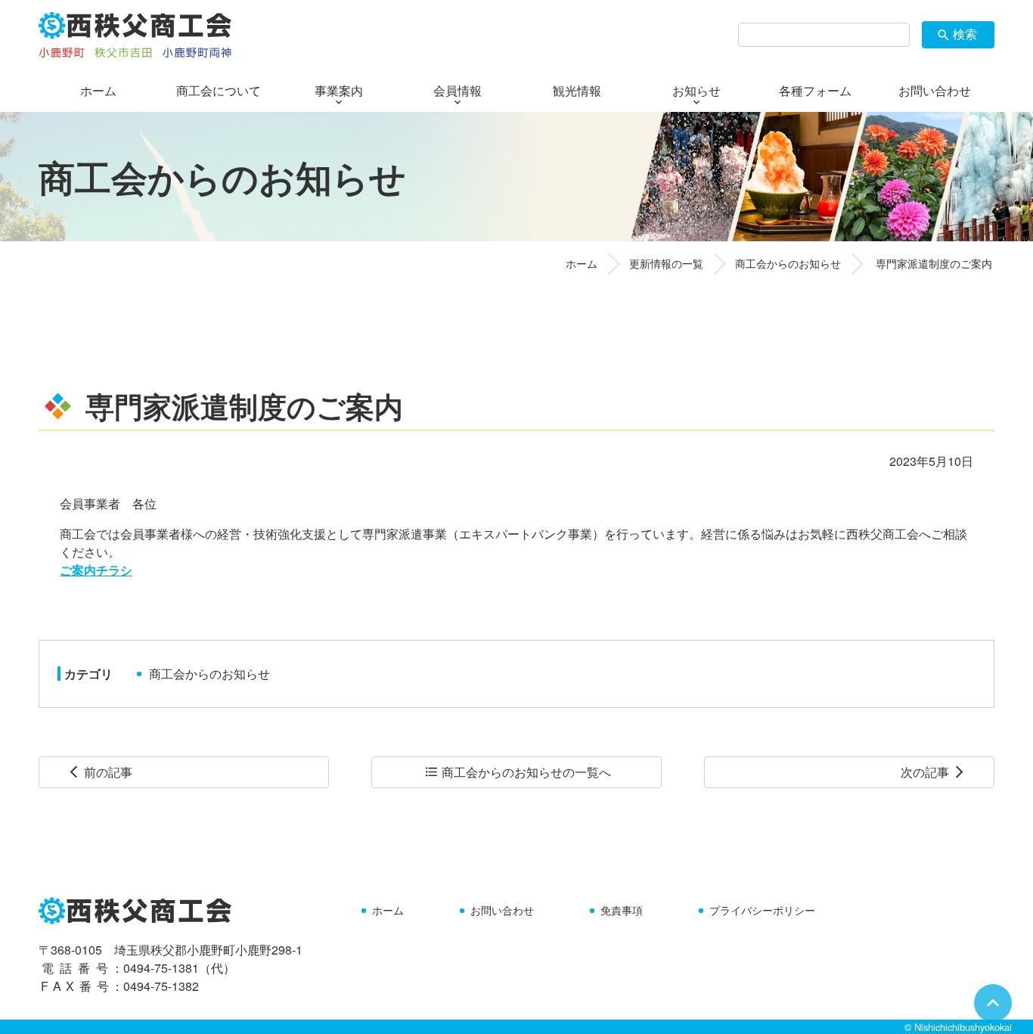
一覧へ (517, 772)
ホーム (581, 263)
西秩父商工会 (135, 34)
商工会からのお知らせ (209, 673)
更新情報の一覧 (666, 263)
